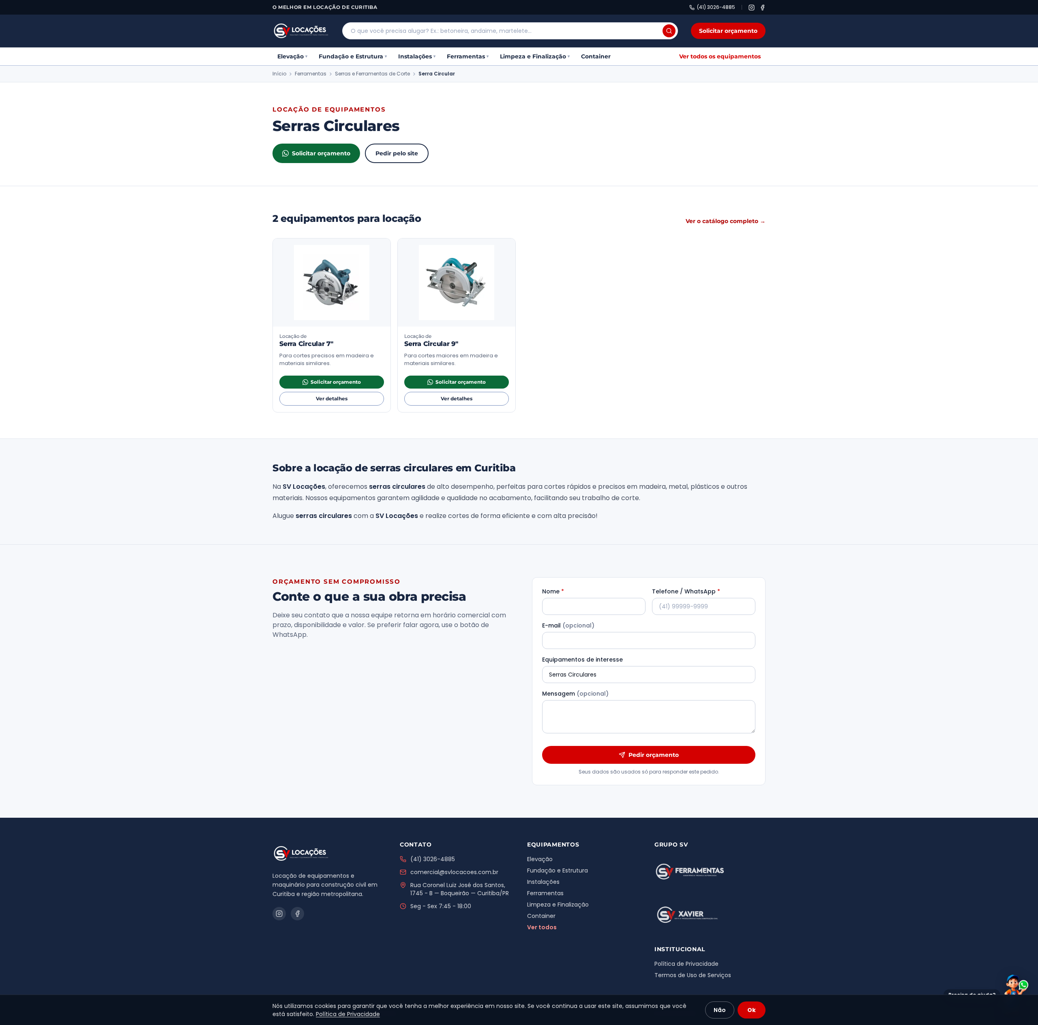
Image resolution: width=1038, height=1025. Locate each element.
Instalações (416, 56)
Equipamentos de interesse (582, 659)
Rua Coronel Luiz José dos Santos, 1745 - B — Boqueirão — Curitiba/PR (459, 889)
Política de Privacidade (686, 964)
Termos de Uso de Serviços (692, 975)
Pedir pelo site (396, 153)
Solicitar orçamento (728, 30)
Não (720, 1010)
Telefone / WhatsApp (686, 591)
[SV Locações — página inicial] (300, 31)
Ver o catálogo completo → (726, 221)
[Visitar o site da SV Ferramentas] (690, 871)
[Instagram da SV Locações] (751, 7)
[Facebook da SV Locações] (762, 7)
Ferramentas (468, 56)
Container (596, 56)
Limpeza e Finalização (535, 56)
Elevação (292, 56)
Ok (751, 1010)
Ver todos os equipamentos (720, 56)
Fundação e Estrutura (353, 56)
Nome (553, 591)
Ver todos (542, 927)
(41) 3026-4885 (716, 7)
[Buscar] (669, 30)
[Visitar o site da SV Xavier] (690, 914)
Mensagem (575, 694)
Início (279, 73)
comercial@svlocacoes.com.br (454, 872)
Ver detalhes (348, 400)
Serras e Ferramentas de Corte (372, 74)
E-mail (568, 625)
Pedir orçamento (653, 755)
